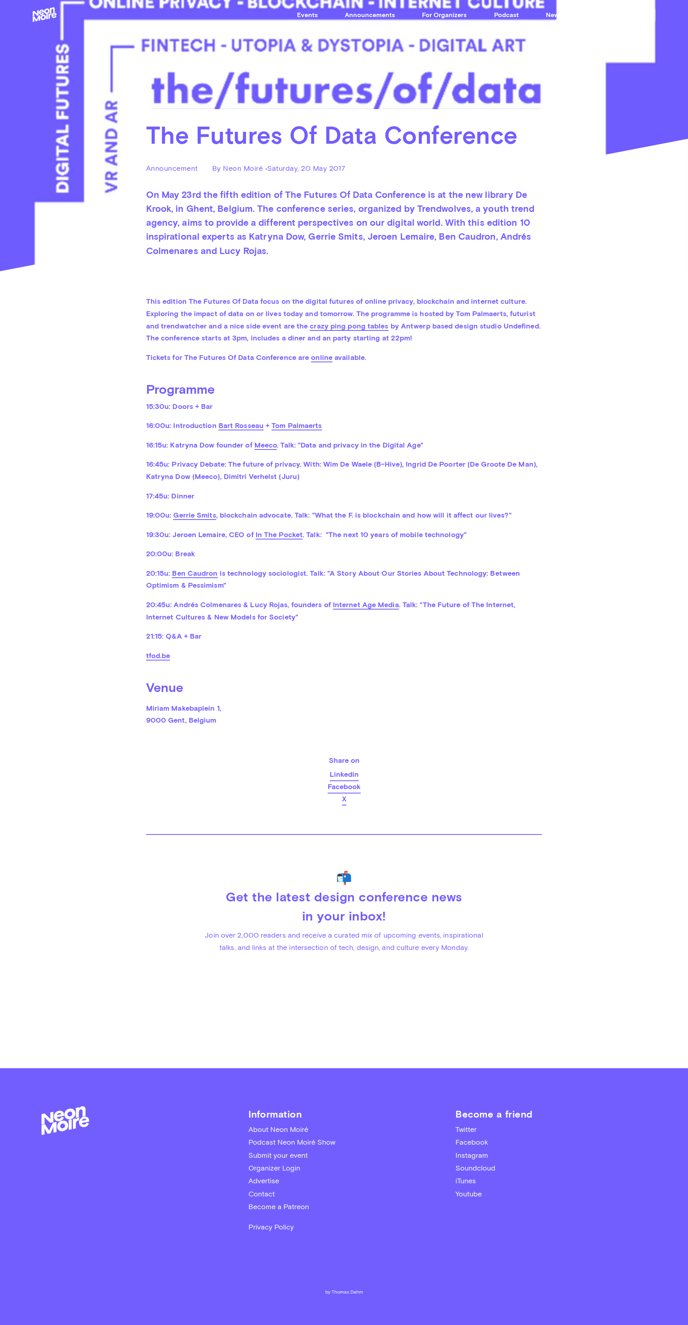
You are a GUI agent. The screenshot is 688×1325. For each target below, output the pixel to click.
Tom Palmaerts (297, 425)
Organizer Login (274, 1168)
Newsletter (562, 15)
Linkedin (344, 774)
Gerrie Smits (194, 515)
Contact (261, 1194)
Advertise (263, 1180)
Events (307, 15)
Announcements (370, 15)
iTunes (465, 1180)
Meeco (265, 445)
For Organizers (444, 15)
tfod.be (158, 655)
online (321, 357)
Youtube (468, 1194)
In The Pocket (279, 534)
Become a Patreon (278, 1206)
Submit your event (278, 1155)
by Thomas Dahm (344, 1292)
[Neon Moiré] (45, 14)
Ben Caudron (194, 573)
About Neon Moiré (278, 1129)
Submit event (630, 14)
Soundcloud (475, 1168)
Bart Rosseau (241, 425)
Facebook (344, 786)
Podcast (506, 15)
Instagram (471, 1155)
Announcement (172, 168)
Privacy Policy (271, 1227)
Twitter (466, 1129)
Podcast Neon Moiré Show (291, 1142)
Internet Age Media (366, 604)
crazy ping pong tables (349, 326)
